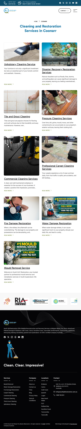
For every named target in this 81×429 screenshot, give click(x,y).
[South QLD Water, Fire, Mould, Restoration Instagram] (66, 3)
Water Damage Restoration (56, 223)
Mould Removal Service (17, 267)
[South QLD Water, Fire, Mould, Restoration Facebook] (60, 3)
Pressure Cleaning (9, 398)
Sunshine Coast (46, 409)
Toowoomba (45, 412)
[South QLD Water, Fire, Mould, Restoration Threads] (70, 3)
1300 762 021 (11, 4)
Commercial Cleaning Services (21, 178)
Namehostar (73, 424)
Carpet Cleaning (9, 393)
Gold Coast (44, 390)
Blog (30, 393)
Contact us (32, 387)
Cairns (43, 387)
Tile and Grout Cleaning (17, 116)
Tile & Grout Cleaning (10, 401)
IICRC (43, 424)
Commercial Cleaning (10, 395)
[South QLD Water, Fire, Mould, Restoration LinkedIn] (76, 3)
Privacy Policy (33, 395)
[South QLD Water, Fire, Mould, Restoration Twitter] (63, 3)
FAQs (30, 390)
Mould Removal (8, 384)
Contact (63, 11)
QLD (42, 403)
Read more (8, 84)
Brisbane (44, 384)
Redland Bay (45, 406)
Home (36, 21)
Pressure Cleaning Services (57, 118)
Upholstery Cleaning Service (19, 64)
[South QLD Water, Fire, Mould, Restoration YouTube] (73, 3)
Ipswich (43, 393)
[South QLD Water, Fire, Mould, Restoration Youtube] (19, 337)
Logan (43, 395)
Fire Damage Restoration (17, 223)
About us (32, 384)
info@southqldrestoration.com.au (66, 392)
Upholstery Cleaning (10, 404)
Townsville (44, 415)
